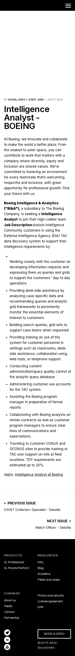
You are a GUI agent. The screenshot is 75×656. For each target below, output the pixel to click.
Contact (9, 611)
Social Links (16, 99)
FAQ (40, 562)
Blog (41, 568)
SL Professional (14, 562)
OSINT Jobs (36, 99)
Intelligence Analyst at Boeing (39, 475)
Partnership (11, 617)
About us (10, 600)
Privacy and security (51, 595)
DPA (40, 607)
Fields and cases (49, 579)
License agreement (50, 601)
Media (8, 606)
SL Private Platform (16, 568)
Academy (44, 573)
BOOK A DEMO (54, 633)
